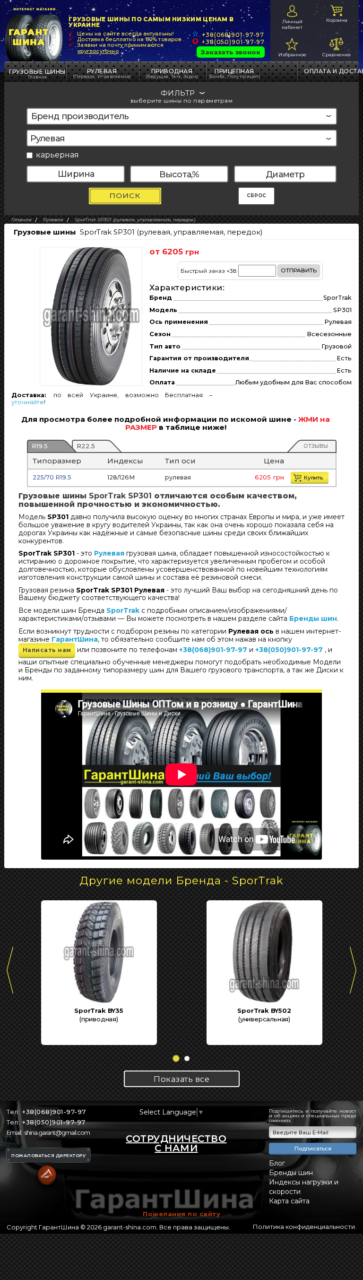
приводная (172, 73)
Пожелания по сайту (181, 1214)
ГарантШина (75, 639)
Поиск (124, 195)
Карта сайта (289, 1201)
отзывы (315, 446)
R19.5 (40, 446)
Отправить (299, 270)
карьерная (57, 155)
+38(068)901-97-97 (233, 34)
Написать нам (47, 649)
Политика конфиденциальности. (304, 1226)
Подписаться (312, 1148)
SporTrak (122, 610)
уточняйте (27, 402)
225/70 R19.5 (52, 477)
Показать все (181, 1079)
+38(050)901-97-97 (233, 41)
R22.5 (86, 446)
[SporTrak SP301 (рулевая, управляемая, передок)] (91, 315)
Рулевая (102, 73)
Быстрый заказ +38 (249, 270)
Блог (277, 1163)
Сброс (256, 195)
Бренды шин (313, 618)
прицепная (234, 73)
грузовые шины (37, 71)
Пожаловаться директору (48, 1155)
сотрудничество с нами (176, 1143)
